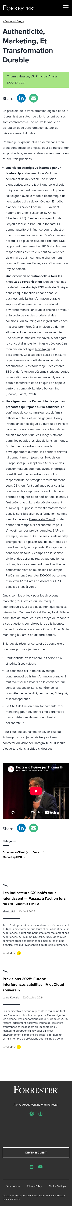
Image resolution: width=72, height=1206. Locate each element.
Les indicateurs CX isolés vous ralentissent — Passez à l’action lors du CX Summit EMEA (34, 898)
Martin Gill (9, 911)
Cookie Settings (57, 1186)
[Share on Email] (33, 98)
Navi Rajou (42, 349)
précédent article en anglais (21, 147)
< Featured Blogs (13, 21)
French (37, 852)
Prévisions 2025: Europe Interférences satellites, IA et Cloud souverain (33, 984)
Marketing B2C (12, 857)
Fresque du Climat (41, 519)
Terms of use (13, 1186)
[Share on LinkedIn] (21, 98)
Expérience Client (14, 852)
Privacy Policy (34, 1186)
